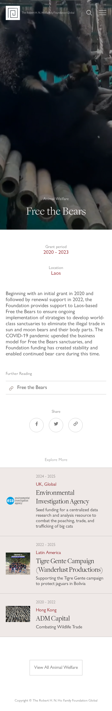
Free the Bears (32, 387)
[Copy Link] (75, 426)
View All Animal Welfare (56, 667)
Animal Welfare (56, 198)
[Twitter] (56, 426)
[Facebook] (36, 426)
